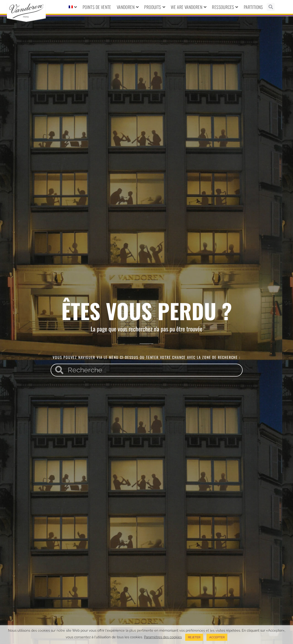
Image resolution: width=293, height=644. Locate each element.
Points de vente (97, 7)
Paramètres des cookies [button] (163, 637)
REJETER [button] (194, 637)
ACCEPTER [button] (217, 637)
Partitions (253, 7)
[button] (271, 7)
